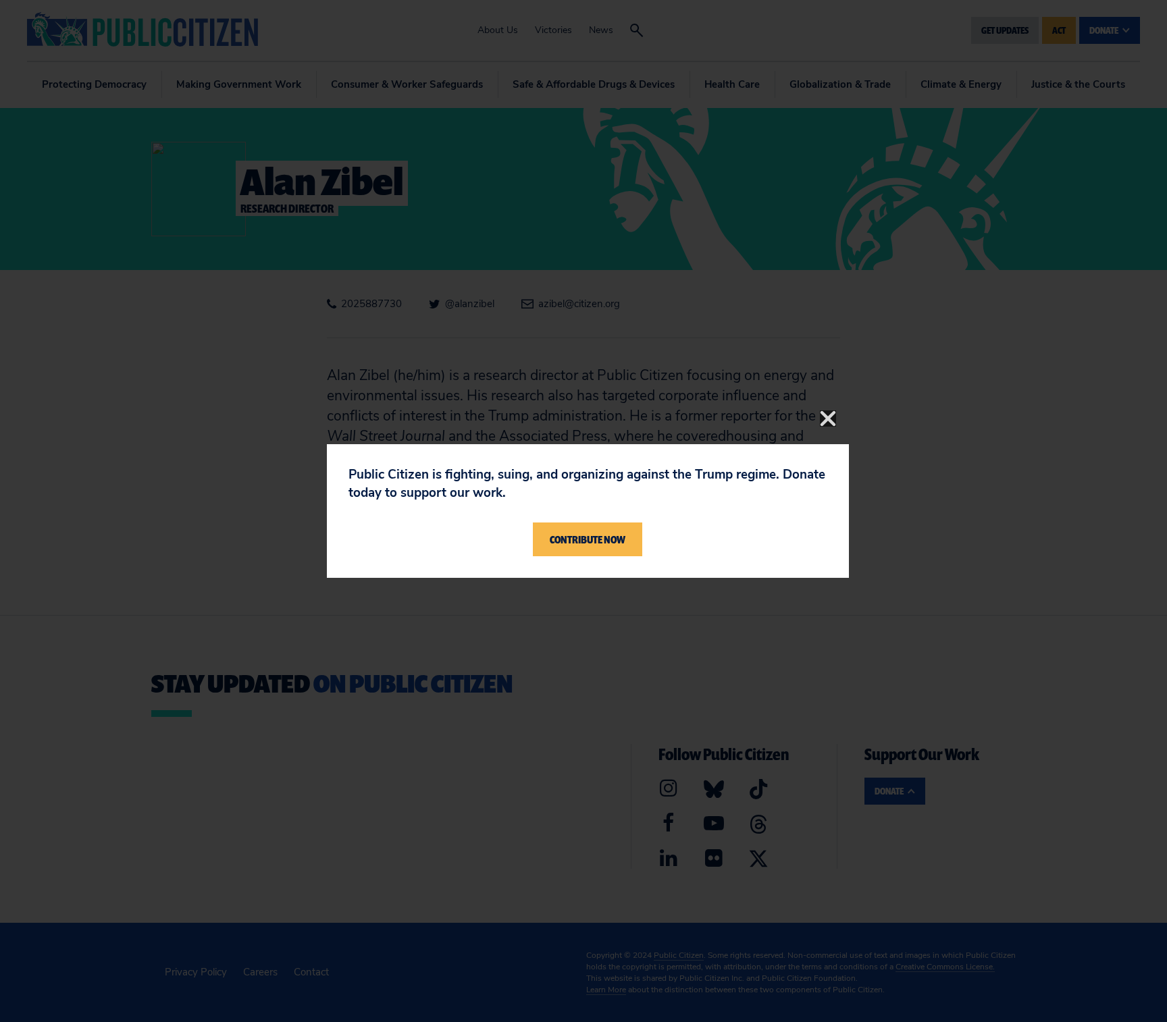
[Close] (828, 418)
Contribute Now (587, 539)
